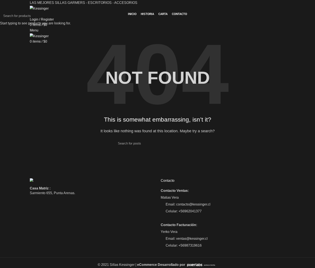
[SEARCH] (309, 16)
